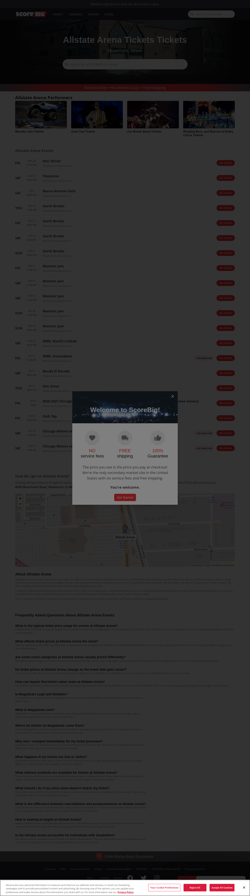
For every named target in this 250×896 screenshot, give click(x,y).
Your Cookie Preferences (164, 887)
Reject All (195, 887)
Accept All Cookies (222, 887)
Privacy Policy (125, 892)
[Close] (244, 887)
